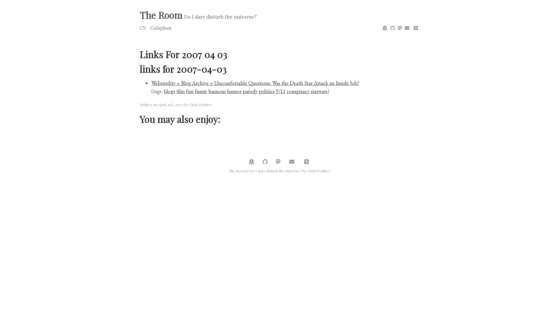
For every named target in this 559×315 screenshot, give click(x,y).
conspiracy (298, 91)
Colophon (160, 28)
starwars (319, 91)
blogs (169, 91)
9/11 (281, 91)
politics (267, 91)
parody (250, 91)
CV (143, 28)
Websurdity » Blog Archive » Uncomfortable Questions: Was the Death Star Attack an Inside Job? (255, 83)
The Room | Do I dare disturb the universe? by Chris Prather (279, 170)
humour (217, 91)
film (180, 91)
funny (201, 91)
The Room (161, 14)
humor (234, 91)
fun (190, 91)
